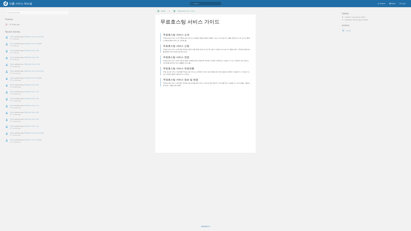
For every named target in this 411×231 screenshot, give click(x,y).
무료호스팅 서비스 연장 (31, 50)
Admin (363, 17)
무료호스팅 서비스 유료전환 (33, 43)
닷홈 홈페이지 (205, 226)
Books (393, 3)
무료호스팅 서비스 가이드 (32, 64)
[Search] (192, 3)
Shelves (382, 3)
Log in (404, 3)
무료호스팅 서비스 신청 (31, 57)
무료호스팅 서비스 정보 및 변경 (34, 37)
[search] (205, 4)
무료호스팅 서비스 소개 (31, 92)
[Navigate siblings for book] (169, 11)
